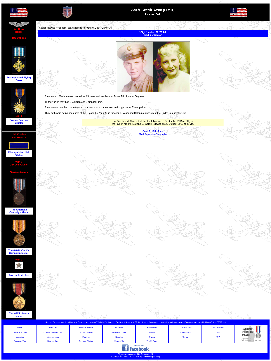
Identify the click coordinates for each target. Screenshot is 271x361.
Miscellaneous (53, 337)
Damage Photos (20, 332)
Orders (152, 337)
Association (152, 327)
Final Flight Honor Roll (53, 332)
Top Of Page (152, 341)
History (152, 332)
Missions (86, 337)
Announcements (86, 327)
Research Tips (20, 341)
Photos (185, 337)
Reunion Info (52, 341)
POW (218, 337)
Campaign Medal (19, 253)
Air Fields (119, 327)
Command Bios (185, 327)
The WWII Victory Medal (19, 315)
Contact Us (119, 341)
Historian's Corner (119, 332)
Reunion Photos (86, 341)
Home (19, 327)
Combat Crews (218, 327)
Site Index (52, 327)
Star (27, 275)
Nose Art (119, 337)
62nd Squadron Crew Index (153, 134)
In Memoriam (185, 332)
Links (218, 332)
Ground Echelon (86, 332)
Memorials (20, 337)
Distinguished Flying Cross (19, 79)
